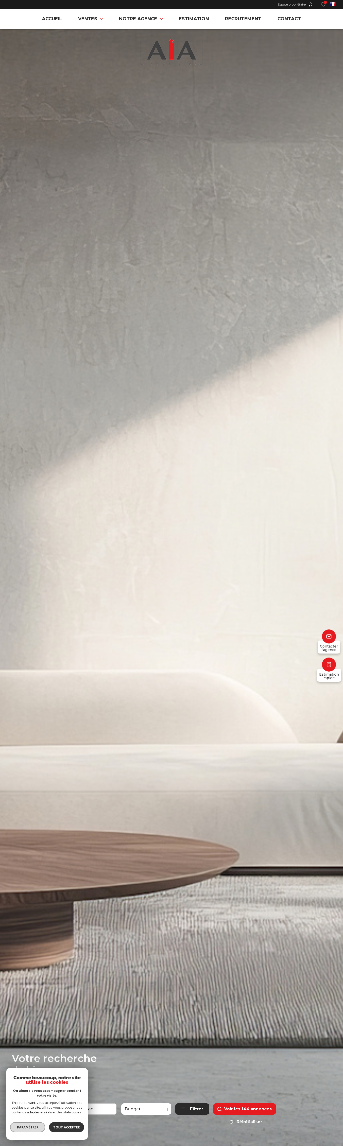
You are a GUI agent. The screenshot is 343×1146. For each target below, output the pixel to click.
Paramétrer (27, 1127)
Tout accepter (66, 1127)
